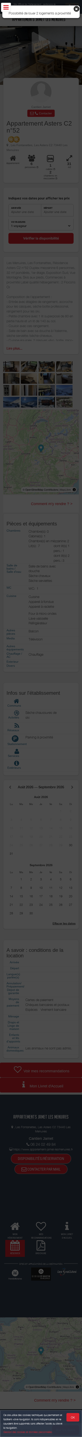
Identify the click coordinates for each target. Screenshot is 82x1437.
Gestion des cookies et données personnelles (27, 1432)
